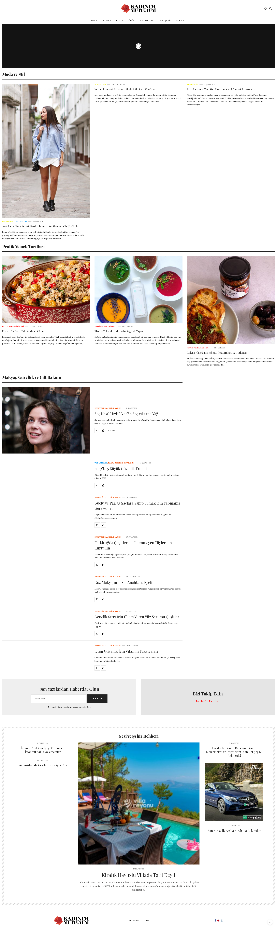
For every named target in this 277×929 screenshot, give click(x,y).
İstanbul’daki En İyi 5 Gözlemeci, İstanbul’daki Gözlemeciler (42, 750)
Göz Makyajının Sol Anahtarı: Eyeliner (126, 582)
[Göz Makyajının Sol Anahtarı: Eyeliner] (97, 599)
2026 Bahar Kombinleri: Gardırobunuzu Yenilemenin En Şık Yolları (41, 226)
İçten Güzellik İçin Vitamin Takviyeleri (126, 651)
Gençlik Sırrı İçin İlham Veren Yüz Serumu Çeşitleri (137, 616)
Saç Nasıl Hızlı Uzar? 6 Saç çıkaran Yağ (126, 413)
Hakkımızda (133, 920)
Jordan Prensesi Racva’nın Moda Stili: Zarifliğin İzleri (125, 89)
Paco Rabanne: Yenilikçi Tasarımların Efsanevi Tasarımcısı (221, 89)
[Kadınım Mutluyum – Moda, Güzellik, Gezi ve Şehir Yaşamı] (138, 8)
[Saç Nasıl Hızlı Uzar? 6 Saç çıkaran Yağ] (46, 420)
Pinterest (214, 701)
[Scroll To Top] (270, 922)
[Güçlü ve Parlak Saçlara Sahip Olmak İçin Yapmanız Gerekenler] (97, 525)
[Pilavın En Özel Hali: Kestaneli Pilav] (46, 289)
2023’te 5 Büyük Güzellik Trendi (120, 468)
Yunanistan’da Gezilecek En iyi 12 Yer (42, 765)
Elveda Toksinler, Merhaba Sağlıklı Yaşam (119, 331)
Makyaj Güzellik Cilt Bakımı (107, 408)
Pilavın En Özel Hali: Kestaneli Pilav (23, 331)
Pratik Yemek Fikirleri (13, 326)
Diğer (178, 21)
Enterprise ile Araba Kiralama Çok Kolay (234, 830)
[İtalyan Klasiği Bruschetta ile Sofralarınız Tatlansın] (231, 300)
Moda (94, 21)
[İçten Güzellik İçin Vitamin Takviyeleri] (97, 668)
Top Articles (20, 221)
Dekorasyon (146, 21)
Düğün (131, 21)
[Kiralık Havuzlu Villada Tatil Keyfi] (139, 803)
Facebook (201, 701)
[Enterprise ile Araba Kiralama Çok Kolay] (234, 792)
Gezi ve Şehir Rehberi (138, 736)
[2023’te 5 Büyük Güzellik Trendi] (97, 485)
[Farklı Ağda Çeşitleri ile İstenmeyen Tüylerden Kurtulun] (97, 564)
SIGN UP (97, 698)
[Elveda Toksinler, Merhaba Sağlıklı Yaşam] (138, 289)
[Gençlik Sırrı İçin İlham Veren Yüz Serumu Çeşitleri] (97, 633)
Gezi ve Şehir (164, 21)
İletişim (145, 920)
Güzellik (107, 21)
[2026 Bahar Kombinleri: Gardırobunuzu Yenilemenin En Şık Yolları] (46, 151)
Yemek (119, 21)
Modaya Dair (7, 221)
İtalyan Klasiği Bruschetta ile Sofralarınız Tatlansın (217, 352)
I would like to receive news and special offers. (71, 707)
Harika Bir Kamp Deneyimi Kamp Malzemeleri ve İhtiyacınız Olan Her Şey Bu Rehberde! (234, 751)
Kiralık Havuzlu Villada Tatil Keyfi (138, 874)
